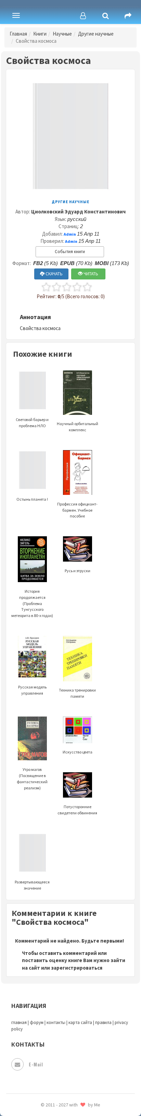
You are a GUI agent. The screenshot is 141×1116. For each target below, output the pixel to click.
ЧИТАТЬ (90, 274)
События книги (70, 251)
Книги (40, 33)
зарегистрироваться (76, 967)
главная (19, 1022)
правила (103, 1022)
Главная (18, 33)
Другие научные (96, 33)
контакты (56, 1022)
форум (36, 1022)
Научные (62, 33)
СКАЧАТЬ (53, 274)
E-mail (36, 1064)
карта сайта (80, 1022)
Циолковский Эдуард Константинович (78, 211)
